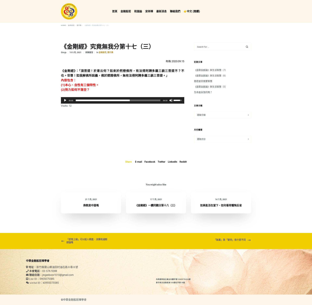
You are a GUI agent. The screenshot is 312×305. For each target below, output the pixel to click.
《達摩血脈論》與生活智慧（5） (210, 86)
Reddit (183, 161)
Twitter (161, 161)
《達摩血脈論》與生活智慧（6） (210, 75)
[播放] (65, 100)
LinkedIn (172, 161)
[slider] (118, 100)
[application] (122, 100)
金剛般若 (102, 52)
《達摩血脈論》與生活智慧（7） (210, 70)
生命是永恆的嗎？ (203, 92)
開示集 (110, 52)
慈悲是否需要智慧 (203, 81)
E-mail (138, 161)
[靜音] (171, 100)
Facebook (149, 161)
